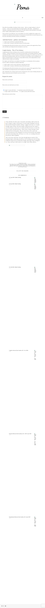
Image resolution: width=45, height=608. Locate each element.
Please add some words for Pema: (8, 94)
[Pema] (22, 7)
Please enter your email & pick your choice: (10, 84)
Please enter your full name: (7, 79)
